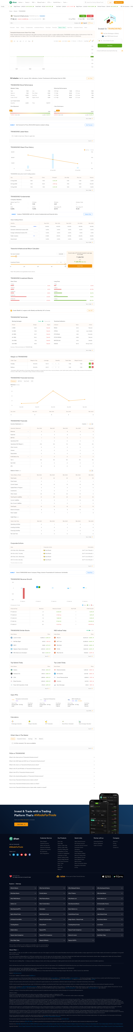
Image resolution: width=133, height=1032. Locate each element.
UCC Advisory (82, 1023)
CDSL (27, 1023)
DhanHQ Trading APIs (63, 849)
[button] (52, 757)
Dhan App (60, 841)
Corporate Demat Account (81, 845)
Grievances (39, 1026)
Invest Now (80, 266)
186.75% (92, 300)
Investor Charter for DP (58, 1023)
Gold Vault (60, 867)
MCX (68, 1018)
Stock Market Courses (80, 857)
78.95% (92, 296)
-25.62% (48, 300)
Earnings (30, 738)
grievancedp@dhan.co (75, 978)
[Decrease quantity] (53, 363)
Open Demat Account (80, 841)
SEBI (17, 1023)
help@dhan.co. (32, 975)
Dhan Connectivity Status (81, 863)
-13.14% (92, 285)
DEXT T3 (60, 865)
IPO (36, 738)
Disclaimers (28, 1026)
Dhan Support (43, 841)
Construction (42, 16)
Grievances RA (45, 1026)
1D (11, 41)
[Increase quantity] (58, 363)
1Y (23, 41)
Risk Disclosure (63, 1026)
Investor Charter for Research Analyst (71, 1023)
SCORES (31, 1023)
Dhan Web (60, 843)
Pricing (114, 843)
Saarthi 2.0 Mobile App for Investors (96, 1026)
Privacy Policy (34, 1026)
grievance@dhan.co (55, 978)
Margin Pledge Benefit (63, 859)
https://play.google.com (71, 987)
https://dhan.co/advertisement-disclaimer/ (52, 1016)
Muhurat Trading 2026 (80, 855)
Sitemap (18, 884)
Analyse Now (88, 214)
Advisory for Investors (45, 849)
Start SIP (90, 310)
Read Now (90, 572)
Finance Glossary (79, 851)
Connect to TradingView (63, 853)
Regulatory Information (80, 865)
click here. (93, 979)
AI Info (76, 867)
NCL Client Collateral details (102, 1023)
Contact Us (115, 847)
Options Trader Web (62, 847)
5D (14, 41)
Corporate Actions (21, 738)
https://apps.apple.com (93, 987)
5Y (26, 41)
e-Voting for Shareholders (91, 1023)
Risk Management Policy (54, 1026)
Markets (41, 738)
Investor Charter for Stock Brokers (46, 1023)
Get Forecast (89, 125)
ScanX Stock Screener (63, 861)
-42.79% (92, 289)
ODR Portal (36, 1023)
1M (17, 41)
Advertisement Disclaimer (71, 1026)
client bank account (17, 973)
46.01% (92, 293)
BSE (63, 1018)
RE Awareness (43, 851)
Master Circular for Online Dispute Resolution (114, 1026)
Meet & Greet (78, 861)
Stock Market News (79, 859)
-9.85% (48, 293)
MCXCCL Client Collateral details (116, 1023)
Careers (115, 845)
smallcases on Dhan (62, 855)
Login (110, 2)
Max (29, 41)
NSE (65, 1018)
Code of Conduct (98, 845)
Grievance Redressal (45, 847)
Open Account (118, 2)
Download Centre (79, 847)
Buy (84, 16)
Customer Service (44, 843)
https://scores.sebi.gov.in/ (21, 987)
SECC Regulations (44, 853)
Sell (91, 16)
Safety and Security (45, 845)
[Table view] (90, 424)
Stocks (15, 11)
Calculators (77, 849)
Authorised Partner (98, 841)
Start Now (109, 45)
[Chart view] (92, 424)
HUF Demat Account (80, 843)
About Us (115, 841)
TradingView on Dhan (63, 851)
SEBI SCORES (25, 986)
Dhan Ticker (60, 863)
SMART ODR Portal (33, 986)
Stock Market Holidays (80, 853)
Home (10, 11)
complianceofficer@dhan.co (66, 979)
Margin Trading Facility (63, 857)
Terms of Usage (22, 1026)
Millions (59, 869)
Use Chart (90, 78)
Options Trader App (62, 845)
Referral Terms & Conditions (83, 1026)
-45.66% (48, 296)
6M (20, 41)
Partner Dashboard (98, 843)
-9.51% (48, 285)
